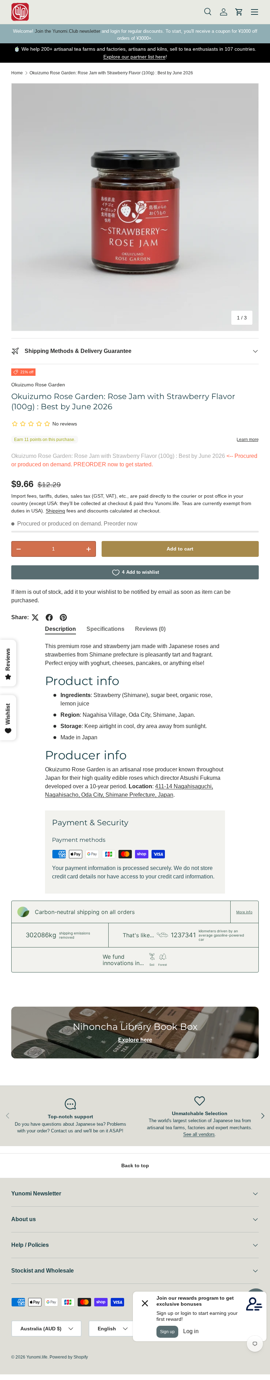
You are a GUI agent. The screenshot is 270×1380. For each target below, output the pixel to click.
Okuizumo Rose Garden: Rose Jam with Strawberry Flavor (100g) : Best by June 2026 (111, 72)
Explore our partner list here (134, 57)
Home (17, 72)
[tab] (60, 629)
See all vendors (199, 1134)
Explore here (135, 1040)
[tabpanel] (135, 720)
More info (244, 912)
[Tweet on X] (35, 617)
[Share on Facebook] (49, 617)
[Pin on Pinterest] (63, 617)
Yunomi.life (36, 1357)
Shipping (55, 511)
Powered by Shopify (69, 1357)
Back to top (135, 1165)
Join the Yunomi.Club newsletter (67, 31)
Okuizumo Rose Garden (38, 384)
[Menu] (254, 12)
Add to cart (180, 549)
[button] (239, 12)
